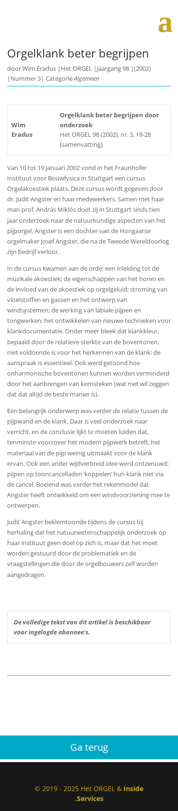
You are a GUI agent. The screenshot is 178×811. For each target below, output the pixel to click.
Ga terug (89, 747)
